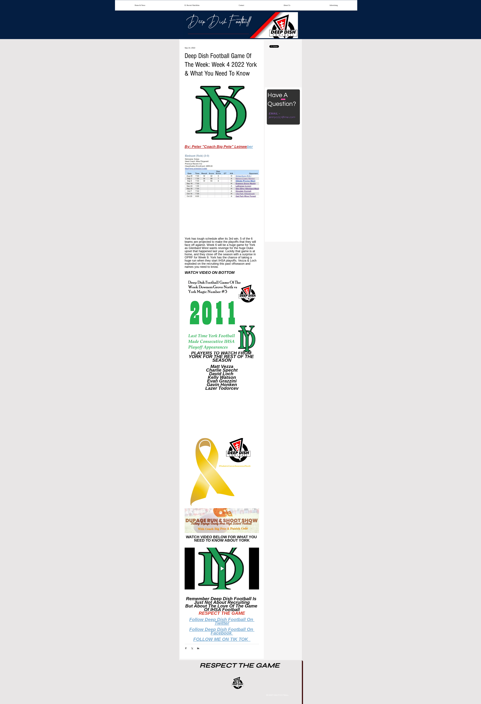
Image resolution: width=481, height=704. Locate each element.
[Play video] (222, 568)
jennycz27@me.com (282, 117)
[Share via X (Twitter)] (192, 648)
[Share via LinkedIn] (198, 648)
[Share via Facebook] (186, 648)
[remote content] (222, 218)
